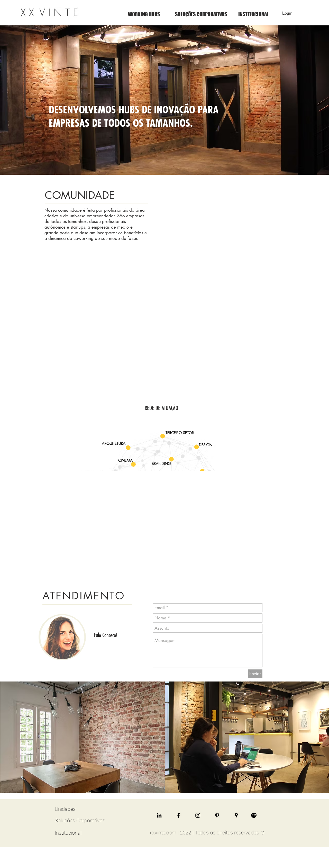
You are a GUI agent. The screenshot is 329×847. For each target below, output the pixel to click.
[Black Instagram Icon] (198, 815)
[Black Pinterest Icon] (217, 815)
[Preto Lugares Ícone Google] (236, 815)
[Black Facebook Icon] (178, 815)
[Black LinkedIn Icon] (159, 815)
